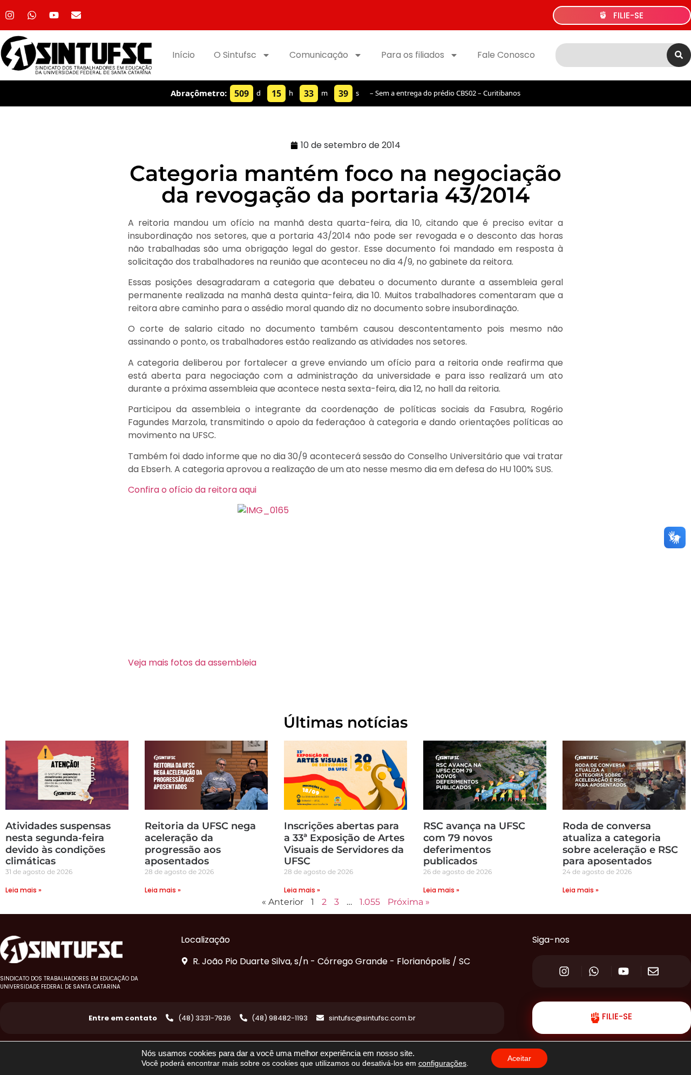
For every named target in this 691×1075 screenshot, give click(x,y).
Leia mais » (23, 890)
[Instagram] (9, 15)
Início (183, 55)
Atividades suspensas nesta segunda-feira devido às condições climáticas (58, 843)
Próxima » (409, 902)
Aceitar (519, 1058)
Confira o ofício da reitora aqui (192, 489)
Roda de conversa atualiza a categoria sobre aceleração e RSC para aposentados (620, 843)
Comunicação (318, 55)
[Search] (679, 55)
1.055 (370, 902)
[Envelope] (76, 15)
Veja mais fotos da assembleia (192, 662)
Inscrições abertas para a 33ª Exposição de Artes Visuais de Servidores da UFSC (344, 843)
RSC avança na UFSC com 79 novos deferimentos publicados (474, 843)
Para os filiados (412, 55)
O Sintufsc (235, 55)
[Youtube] (54, 15)
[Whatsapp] (32, 15)
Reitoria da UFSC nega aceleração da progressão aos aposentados (200, 843)
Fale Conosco (506, 55)
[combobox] (611, 55)
